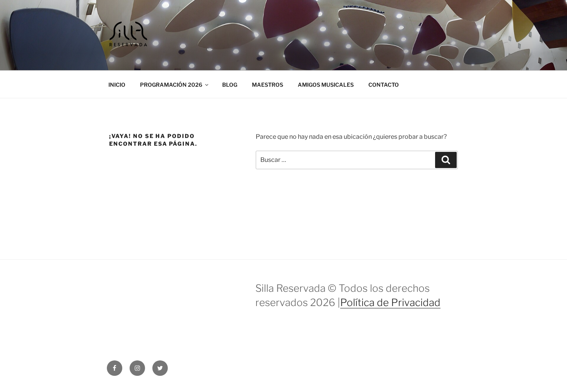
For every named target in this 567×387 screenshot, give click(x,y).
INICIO (116, 84)
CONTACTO (383, 84)
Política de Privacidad (390, 302)
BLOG (229, 84)
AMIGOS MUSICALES (326, 84)
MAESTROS (267, 84)
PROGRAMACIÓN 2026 (171, 84)
